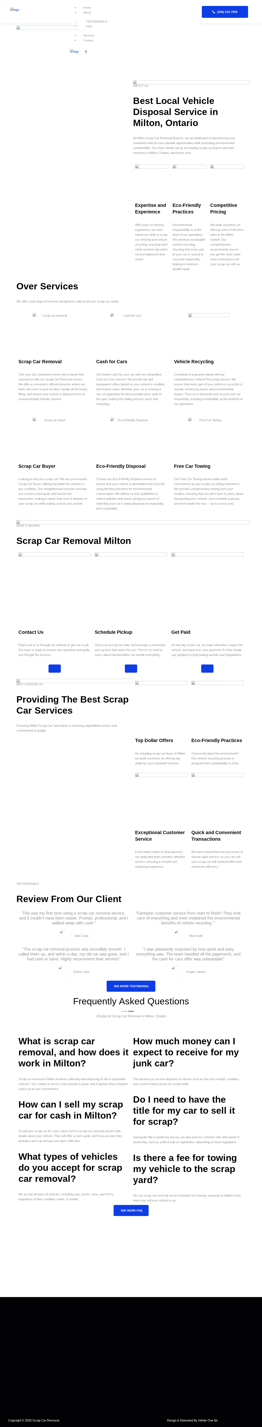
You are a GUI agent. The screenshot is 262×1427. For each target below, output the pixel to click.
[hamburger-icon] (192, 9)
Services (88, 35)
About (87, 12)
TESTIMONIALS (96, 21)
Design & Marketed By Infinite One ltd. (192, 1420)
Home (87, 7)
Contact (88, 40)
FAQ (89, 26)
